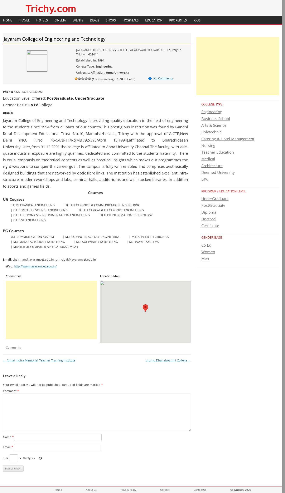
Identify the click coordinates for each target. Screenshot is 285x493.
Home (7, 20)
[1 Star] (76, 78)
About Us (91, 490)
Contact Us (200, 490)
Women (208, 251)
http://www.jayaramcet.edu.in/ (35, 266)
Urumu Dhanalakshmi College (168, 360)
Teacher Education (217, 152)
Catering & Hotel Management (227, 138)
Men (205, 258)
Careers (165, 490)
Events (77, 20)
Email (8, 447)
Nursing (208, 145)
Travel (24, 20)
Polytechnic (211, 131)
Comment (11, 391)
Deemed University (218, 172)
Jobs (197, 20)
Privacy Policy (128, 490)
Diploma (208, 212)
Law (204, 179)
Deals (94, 20)
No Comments (163, 78)
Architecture (212, 165)
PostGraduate (213, 205)
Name (8, 437)
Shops (111, 20)
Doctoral (208, 218)
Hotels (42, 20)
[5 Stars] (89, 78)
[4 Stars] (86, 78)
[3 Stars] (82, 78)
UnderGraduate (214, 198)
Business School (215, 118)
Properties (178, 20)
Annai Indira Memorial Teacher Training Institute (39, 360)
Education (154, 20)
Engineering (211, 111)
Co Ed (206, 245)
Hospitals (130, 20)
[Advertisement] (51, 310)
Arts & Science (213, 125)
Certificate (210, 225)
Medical (208, 158)
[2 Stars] (79, 78)
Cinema (60, 20)
